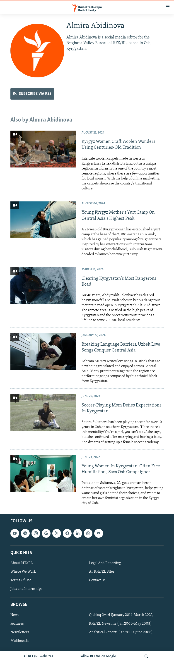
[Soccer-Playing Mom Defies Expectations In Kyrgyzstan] (43, 412)
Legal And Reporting (105, 563)
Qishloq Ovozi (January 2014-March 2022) (121, 615)
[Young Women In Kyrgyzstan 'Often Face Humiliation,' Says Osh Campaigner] (43, 473)
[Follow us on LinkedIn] (77, 533)
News (14, 615)
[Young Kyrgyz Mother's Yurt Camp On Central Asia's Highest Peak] (43, 219)
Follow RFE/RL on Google (98, 656)
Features (17, 623)
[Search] (146, 656)
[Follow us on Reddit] (25, 533)
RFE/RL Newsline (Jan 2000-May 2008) (120, 623)
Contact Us (97, 580)
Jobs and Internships (26, 589)
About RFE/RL (21, 563)
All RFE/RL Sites (101, 572)
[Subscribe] (98, 533)
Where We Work (23, 572)
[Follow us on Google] (46, 533)
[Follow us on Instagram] (35, 533)
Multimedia (19, 641)
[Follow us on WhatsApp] (88, 533)
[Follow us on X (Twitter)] (56, 533)
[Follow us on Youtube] (14, 533)
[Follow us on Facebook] (67, 533)
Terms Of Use (20, 580)
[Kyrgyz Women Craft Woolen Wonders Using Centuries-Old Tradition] (43, 149)
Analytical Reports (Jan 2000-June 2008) (121, 632)
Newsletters (19, 632)
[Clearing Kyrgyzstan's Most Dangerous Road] (43, 285)
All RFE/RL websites (38, 656)
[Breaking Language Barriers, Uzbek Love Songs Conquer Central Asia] (43, 351)
